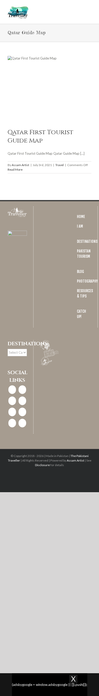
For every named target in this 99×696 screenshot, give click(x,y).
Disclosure (42, 465)
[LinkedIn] (22, 400)
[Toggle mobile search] (80, 7)
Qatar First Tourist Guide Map (40, 136)
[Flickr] (22, 423)
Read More (15, 169)
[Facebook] (12, 389)
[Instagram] (22, 389)
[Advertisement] (49, 567)
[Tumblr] (12, 423)
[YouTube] (22, 412)
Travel (59, 165)
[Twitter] (12, 400)
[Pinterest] (12, 412)
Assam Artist (20, 165)
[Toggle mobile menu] (89, 7)
